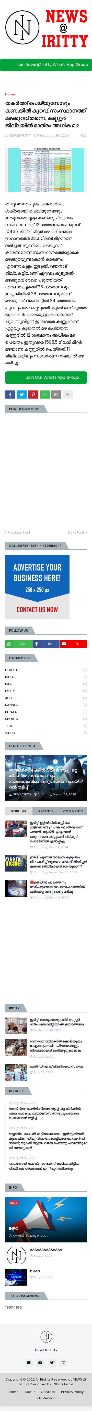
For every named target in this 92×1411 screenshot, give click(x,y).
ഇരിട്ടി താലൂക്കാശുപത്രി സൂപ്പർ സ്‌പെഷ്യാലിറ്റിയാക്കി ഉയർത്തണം (57, 1022)
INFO (46, 683)
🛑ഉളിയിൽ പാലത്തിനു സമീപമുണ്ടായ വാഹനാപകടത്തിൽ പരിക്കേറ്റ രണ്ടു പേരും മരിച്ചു (57, 887)
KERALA (46, 712)
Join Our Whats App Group (52, 378)
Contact (48, 1391)
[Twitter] (22, 394)
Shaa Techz (64, 1384)
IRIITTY (46, 690)
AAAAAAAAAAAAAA (46, 1250)
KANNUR (46, 704)
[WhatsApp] (45, 394)
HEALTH (46, 669)
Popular (18, 811)
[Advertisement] (46, 952)
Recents (45, 811)
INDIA (46, 677)
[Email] (56, 394)
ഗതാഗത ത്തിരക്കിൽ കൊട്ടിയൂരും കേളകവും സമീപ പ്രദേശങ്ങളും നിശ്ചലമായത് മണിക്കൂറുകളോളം (56, 1046)
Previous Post (19, 532)
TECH (46, 726)
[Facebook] (10, 394)
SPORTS (46, 718)
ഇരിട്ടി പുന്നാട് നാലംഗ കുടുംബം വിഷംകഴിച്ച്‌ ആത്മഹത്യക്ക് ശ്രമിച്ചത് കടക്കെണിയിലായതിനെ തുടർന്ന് (58, 862)
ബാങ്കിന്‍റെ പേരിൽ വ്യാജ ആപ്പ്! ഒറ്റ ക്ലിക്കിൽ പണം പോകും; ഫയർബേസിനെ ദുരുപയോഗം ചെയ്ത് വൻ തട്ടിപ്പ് (45, 778)
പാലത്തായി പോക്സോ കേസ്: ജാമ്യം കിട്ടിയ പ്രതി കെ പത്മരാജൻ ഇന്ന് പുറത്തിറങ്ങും (44, 1166)
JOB (46, 698)
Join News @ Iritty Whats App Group (52, 65)
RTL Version (46, 1398)
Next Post (76, 532)
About (30, 1391)
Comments (73, 811)
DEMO (35, 1271)
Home (10, 94)
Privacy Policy (72, 1391)
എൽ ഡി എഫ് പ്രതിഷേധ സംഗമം (56, 1066)
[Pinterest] (33, 394)
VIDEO (46, 732)
